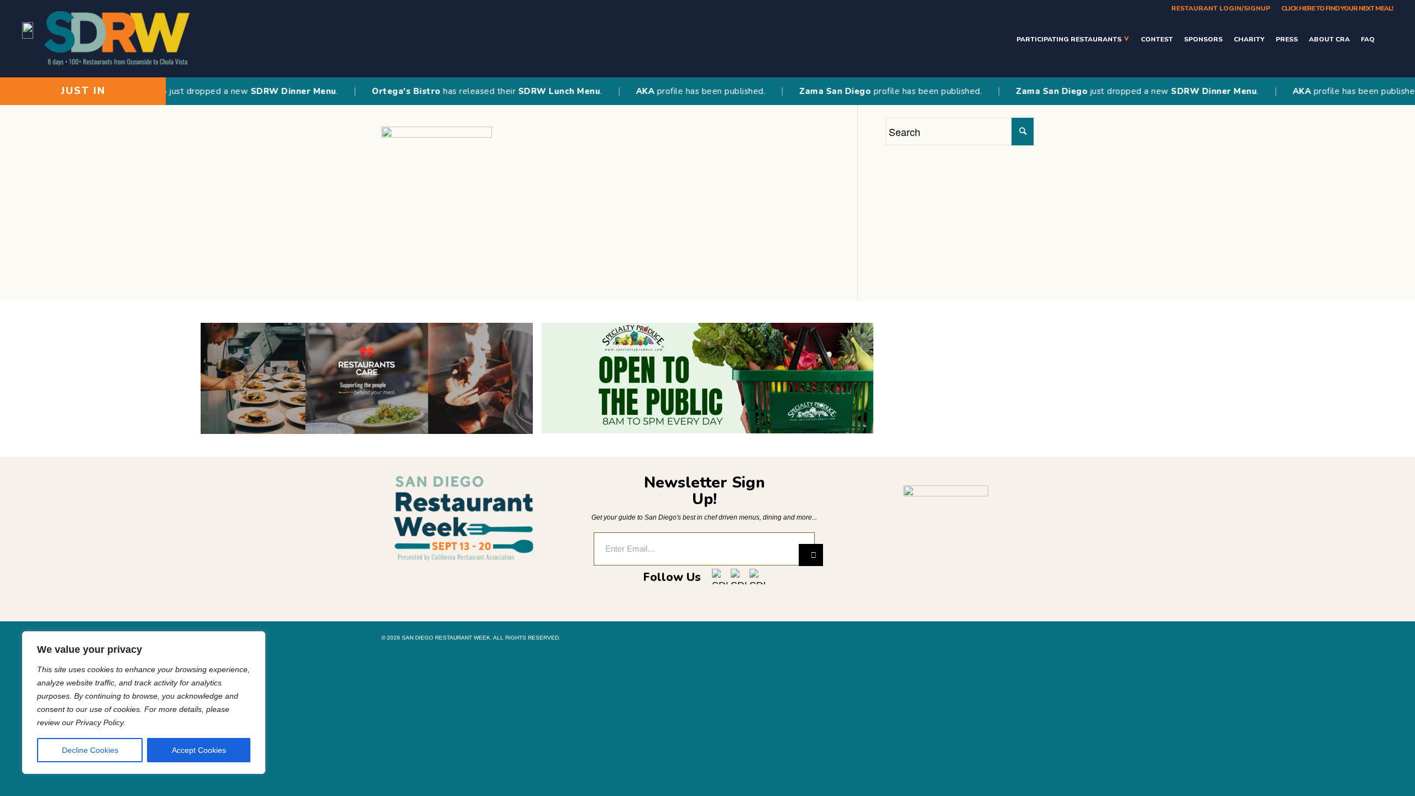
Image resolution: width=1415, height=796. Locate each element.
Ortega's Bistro (386, 91)
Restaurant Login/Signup (1220, 8)
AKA (625, 91)
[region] (143, 702)
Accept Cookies (199, 750)
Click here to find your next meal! (1337, 8)
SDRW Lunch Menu (539, 91)
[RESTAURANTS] (1386, 39)
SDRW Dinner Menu (274, 91)
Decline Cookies (90, 750)
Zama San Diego (815, 91)
